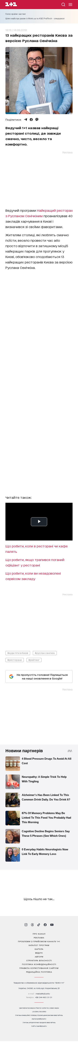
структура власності (39, 960)
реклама (39, 937)
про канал (39, 934)
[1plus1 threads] (32, 924)
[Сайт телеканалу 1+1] (11, 5)
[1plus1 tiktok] (38, 924)
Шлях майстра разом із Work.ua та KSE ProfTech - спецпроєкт (35, 18)
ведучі (39, 953)
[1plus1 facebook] (45, 924)
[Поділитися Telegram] (25, 119)
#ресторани (14, 659)
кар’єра (39, 949)
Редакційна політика (39, 972)
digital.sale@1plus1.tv (39, 1019)
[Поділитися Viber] (36, 119)
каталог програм (39, 945)
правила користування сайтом (39, 968)
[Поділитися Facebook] (31, 119)
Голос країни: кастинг (15, 14)
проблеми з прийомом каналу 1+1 (39, 941)
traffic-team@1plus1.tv (39, 1026)
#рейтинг (34, 659)
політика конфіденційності (39, 964)
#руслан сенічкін (45, 653)
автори (39, 956)
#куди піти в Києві (17, 653)
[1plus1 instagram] (25, 924)
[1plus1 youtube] (52, 925)
